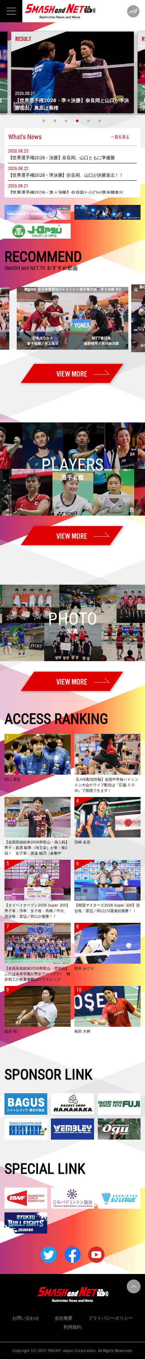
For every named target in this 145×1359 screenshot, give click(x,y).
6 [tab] (100, 120)
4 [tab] (78, 120)
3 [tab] (67, 120)
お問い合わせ (25, 1318)
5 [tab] (89, 120)
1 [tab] (44, 120)
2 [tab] (55, 120)
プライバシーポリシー (110, 1318)
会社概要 (63, 1318)
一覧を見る (120, 137)
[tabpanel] (72, 72)
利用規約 (72, 1327)
